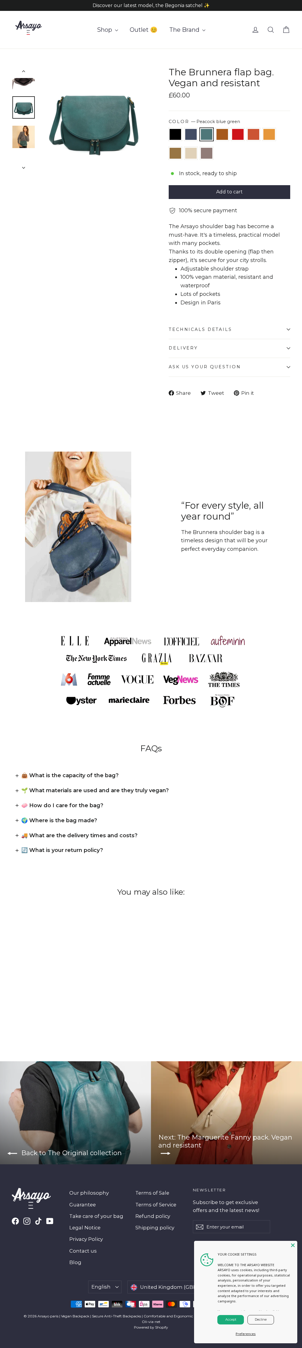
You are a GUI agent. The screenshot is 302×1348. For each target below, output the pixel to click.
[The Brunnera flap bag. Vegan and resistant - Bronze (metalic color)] (67, 1002)
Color (204, 121)
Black (175, 134)
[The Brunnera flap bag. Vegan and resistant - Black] (15, 1002)
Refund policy (152, 1216)
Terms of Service (155, 1205)
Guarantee (82, 1205)
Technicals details (200, 329)
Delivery (183, 348)
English (101, 1287)
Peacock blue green (206, 134)
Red (237, 134)
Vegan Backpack (75, 1316)
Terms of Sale (152, 1193)
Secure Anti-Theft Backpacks (116, 1316)
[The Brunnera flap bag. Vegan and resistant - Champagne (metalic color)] (15, 1009)
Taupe (206, 153)
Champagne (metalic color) (191, 153)
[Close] (293, 1245)
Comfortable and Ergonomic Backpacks (178, 1316)
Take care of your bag (96, 1216)
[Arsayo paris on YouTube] (49, 1221)
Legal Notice (85, 1228)
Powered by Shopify (151, 1327)
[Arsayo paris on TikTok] (38, 1221)
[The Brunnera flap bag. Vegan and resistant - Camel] (37, 1002)
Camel (222, 134)
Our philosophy (89, 1193)
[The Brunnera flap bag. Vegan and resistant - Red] (44, 1002)
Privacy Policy (86, 1239)
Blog (75, 1262)
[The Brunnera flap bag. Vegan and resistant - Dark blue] (22, 1002)
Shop (105, 29)
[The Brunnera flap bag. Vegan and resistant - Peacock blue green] (30, 1002)
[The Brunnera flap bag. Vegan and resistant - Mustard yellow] (59, 1002)
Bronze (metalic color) (175, 153)
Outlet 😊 (143, 29)
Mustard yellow (269, 134)
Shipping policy (154, 1228)
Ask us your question (205, 366)
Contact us (83, 1251)
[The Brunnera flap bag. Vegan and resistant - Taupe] (22, 1009)
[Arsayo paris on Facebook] (15, 1221)
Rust (253, 134)
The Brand (185, 29)
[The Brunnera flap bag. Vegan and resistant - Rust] (52, 1002)
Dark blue (191, 134)
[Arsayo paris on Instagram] (26, 1221)
